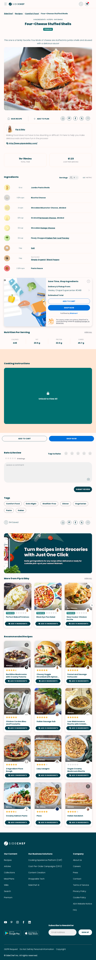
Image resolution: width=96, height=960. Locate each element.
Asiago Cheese (48, 228)
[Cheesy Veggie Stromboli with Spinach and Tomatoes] (48, 663)
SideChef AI (33, 885)
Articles (7, 866)
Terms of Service (81, 885)
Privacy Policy (79, 891)
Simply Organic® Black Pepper (45, 259)
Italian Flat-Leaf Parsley (57, 238)
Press (75, 872)
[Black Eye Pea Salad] (48, 605)
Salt (33, 248)
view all (88, 578)
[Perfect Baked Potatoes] (17, 605)
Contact (77, 878)
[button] (5, 3)
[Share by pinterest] (70, 118)
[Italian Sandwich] (78, 804)
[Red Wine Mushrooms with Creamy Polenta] (17, 663)
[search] (81, 4)
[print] (63, 118)
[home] (16, 4)
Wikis (6, 885)
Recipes (8, 860)
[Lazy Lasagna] (48, 757)
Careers (77, 866)
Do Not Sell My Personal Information (37, 949)
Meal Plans (9, 878)
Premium (8, 897)
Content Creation (36, 872)
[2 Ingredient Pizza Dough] (17, 757)
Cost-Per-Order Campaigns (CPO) (45, 866)
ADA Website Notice (82, 903)
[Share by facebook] (76, 118)
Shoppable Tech (36, 878)
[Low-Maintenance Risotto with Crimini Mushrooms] (78, 710)
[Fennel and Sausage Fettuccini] (78, 663)
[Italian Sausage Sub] (48, 710)
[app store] (31, 933)
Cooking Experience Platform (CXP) (45, 860)
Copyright (61, 949)
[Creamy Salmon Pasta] (17, 804)
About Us (77, 860)
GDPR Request (11, 949)
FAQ (75, 910)
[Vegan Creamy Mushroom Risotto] (78, 757)
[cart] (87, 4)
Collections (9, 872)
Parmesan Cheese (47, 218)
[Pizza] (48, 804)
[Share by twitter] (83, 118)
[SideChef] (14, 844)
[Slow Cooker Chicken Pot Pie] (78, 605)
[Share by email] (89, 118)
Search (7, 891)
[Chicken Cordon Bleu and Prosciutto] (17, 710)
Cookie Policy (79, 897)
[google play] (12, 933)
